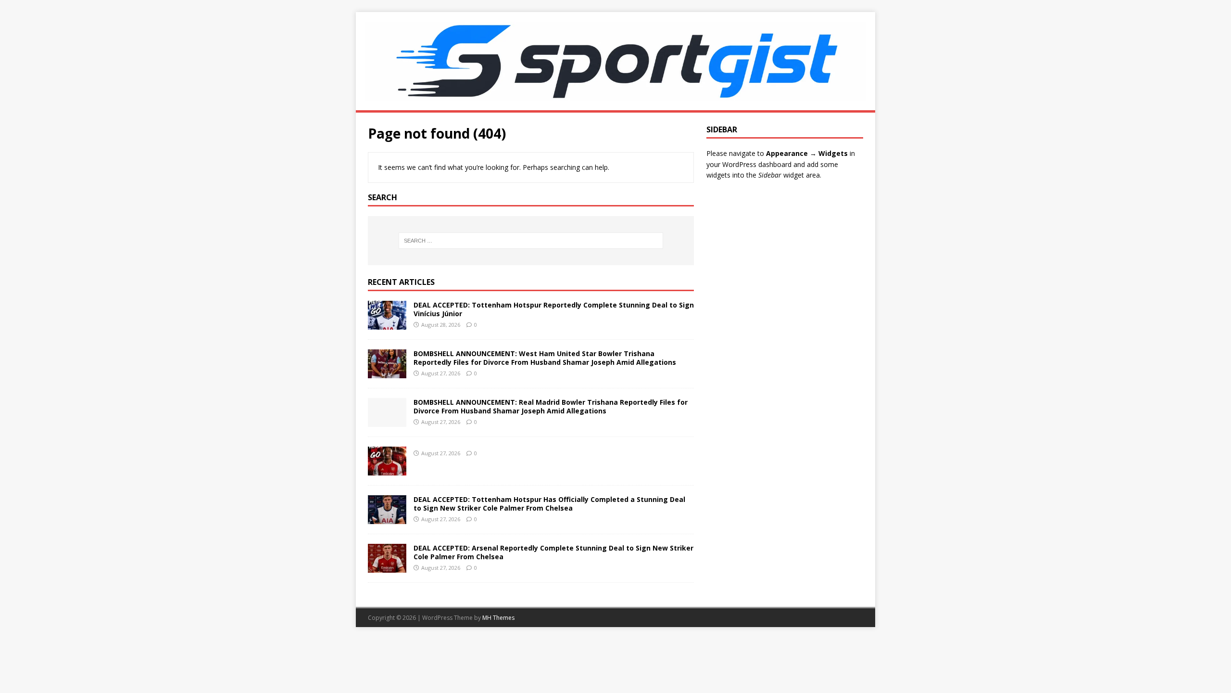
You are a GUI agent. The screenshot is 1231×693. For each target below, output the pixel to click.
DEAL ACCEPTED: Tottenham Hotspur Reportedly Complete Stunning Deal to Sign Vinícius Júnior (554, 309)
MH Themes (498, 618)
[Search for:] (531, 240)
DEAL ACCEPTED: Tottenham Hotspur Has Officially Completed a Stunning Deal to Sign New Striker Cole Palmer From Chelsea (549, 504)
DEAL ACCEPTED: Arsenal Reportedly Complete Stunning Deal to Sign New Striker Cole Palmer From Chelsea (553, 552)
